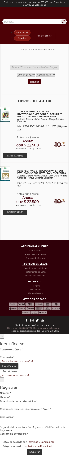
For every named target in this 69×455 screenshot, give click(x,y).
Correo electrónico (11, 349)
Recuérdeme (9, 371)
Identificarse (22, 32)
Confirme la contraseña (14, 433)
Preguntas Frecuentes (36, 254)
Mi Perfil (36, 286)
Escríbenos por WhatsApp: (47, 328)
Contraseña (7, 357)
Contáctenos (36, 250)
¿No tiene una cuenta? (14, 375)
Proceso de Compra (35, 258)
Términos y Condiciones (35, 268)
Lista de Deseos (35, 293)
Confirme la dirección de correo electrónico (25, 409)
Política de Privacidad (35, 275)
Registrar (22, 38)
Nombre (5, 393)
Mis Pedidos (36, 289)
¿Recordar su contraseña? (16, 361)
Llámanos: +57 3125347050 (20, 328)
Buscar (34, 81)
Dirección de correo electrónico (18, 401)
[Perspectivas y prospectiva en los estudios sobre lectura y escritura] (5, 173)
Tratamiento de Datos (35, 272)
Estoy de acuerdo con (28, 442)
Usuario (5, 397)
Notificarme (15, 155)
